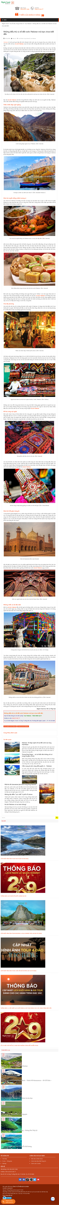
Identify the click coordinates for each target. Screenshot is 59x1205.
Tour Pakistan (33, 38)
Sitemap (4, 1163)
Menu (5, 20)
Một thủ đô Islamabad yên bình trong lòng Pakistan (20, 784)
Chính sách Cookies (36, 1163)
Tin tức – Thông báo (7, 1161)
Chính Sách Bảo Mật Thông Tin (38, 1161)
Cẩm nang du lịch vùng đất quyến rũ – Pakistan (37, 766)
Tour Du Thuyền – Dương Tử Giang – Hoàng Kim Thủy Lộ (19, 1130)
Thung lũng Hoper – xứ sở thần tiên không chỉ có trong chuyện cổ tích (37, 755)
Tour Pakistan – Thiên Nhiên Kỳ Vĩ (32, 715)
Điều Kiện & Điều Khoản (37, 1158)
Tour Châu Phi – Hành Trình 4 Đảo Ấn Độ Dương (16, 1146)
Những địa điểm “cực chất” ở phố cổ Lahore (18, 794)
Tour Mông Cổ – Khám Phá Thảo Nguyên (14, 1114)
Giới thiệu (4, 1158)
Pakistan (5, 42)
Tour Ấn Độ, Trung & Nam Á (24, 38)
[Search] (56, 817)
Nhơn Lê (14, 38)
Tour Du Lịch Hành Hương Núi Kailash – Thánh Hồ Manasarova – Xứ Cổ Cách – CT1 (26, 1081)
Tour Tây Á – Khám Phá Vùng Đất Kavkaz (14, 1066)
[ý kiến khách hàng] (29, 14)
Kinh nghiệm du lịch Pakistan (10, 726)
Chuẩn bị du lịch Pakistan (23, 726)
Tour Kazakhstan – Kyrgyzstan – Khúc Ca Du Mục (16, 1098)
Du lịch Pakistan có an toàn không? (15, 804)
